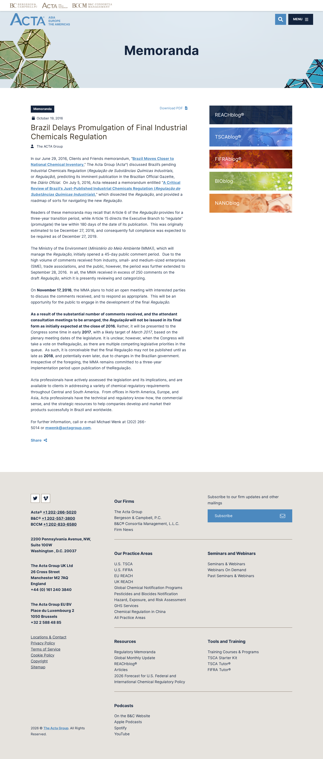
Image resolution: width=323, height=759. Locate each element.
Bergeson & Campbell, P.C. (138, 518)
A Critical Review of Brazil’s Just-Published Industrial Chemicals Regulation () (105, 188)
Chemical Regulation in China (140, 611)
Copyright (39, 661)
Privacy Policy (43, 643)
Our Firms (124, 501)
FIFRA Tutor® (219, 670)
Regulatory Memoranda (135, 652)
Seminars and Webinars (232, 553)
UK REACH (123, 582)
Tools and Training (226, 641)
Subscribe (223, 516)
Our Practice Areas (133, 553)
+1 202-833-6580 (60, 524)
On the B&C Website (132, 716)
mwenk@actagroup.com (68, 428)
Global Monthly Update (134, 658)
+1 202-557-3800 (58, 518)
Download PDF (171, 108)
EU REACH (123, 576)
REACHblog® (125, 664)
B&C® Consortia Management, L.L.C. (146, 523)
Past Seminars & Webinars (231, 576)
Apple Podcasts (128, 722)
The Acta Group (56, 728)
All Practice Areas (129, 617)
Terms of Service (45, 649)
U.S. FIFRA (123, 570)
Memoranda (42, 109)
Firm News (123, 529)
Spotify (120, 728)
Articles (121, 670)
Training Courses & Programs (233, 652)
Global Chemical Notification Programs (148, 587)
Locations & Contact (48, 637)
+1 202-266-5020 (59, 512)
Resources (125, 641)
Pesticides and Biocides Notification (146, 594)
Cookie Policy (42, 655)
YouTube (122, 734)
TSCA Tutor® (219, 664)
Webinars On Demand (227, 570)
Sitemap (38, 667)
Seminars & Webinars (226, 564)
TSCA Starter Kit (222, 658)
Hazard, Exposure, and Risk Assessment (150, 600)
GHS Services (126, 606)
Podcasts (123, 705)
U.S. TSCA (123, 564)
